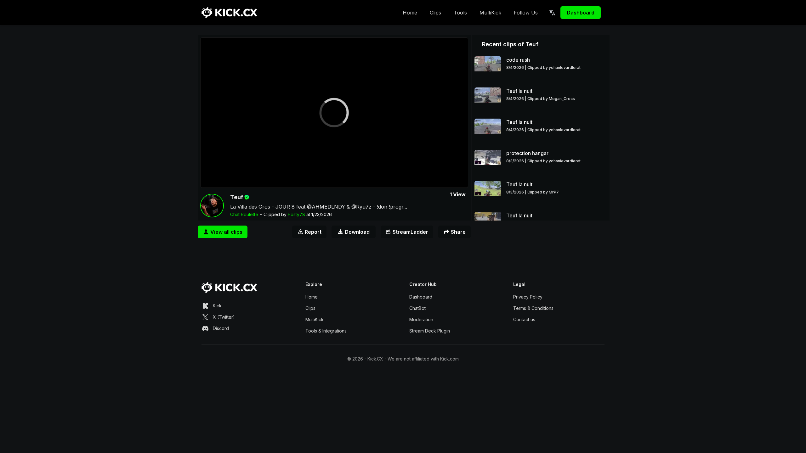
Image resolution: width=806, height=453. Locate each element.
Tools (460, 12)
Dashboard (580, 12)
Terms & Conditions (533, 308)
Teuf (236, 197)
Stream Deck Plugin (429, 330)
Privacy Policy (527, 296)
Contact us (524, 319)
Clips (435, 12)
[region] (334, 112)
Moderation (421, 319)
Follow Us (526, 12)
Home (410, 12)
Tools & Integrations (326, 330)
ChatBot (417, 308)
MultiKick (490, 12)
